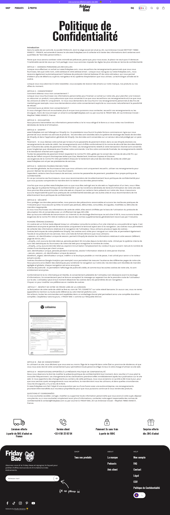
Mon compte (139, 457)
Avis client (112, 469)
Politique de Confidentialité (146, 488)
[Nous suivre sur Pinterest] (27, 503)
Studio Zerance (20, 509)
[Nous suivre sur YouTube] (33, 503)
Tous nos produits (83, 457)
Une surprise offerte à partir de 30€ (83, 2)
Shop (8, 7)
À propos (32, 7)
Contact (137, 469)
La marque (112, 457)
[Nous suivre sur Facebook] (7, 503)
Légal (136, 475)
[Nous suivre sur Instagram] (20, 503)
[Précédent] (59, 2)
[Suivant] (110, 2)
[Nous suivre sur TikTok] (14, 503)
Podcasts (19, 7)
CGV (135, 481)
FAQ (132, 7)
